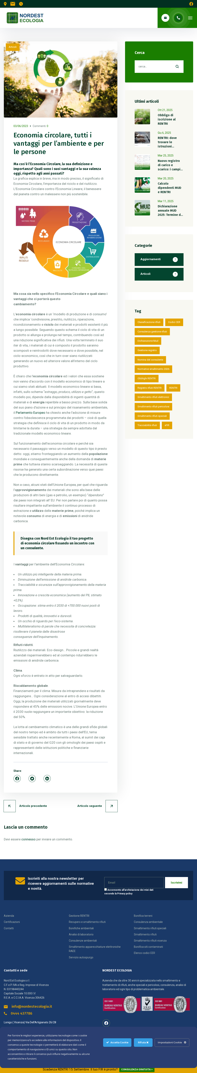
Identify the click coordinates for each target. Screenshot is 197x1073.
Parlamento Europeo (30, 413)
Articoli (13, 46)
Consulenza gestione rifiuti (152, 331)
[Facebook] (17, 778)
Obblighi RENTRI (147, 378)
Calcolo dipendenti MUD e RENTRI (169, 188)
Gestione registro (147, 350)
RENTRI (173, 387)
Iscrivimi (176, 882)
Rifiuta (142, 1042)
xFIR (167, 425)
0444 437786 (21, 1013)
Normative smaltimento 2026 (153, 368)
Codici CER (174, 322)
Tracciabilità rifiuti (147, 425)
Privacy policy (124, 893)
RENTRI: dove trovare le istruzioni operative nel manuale (167, 146)
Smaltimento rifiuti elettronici (153, 397)
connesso (28, 839)
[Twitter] (32, 778)
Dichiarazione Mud (148, 340)
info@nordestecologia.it (32, 1006)
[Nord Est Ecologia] (25, 18)
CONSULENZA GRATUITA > (137, 1069)
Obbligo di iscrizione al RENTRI (167, 119)
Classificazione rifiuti (149, 322)
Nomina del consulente (150, 359)
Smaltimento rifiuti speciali (152, 416)
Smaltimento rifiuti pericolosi (153, 406)
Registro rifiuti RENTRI (150, 387)
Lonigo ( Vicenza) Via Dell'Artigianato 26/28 (30, 1022)
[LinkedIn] (47, 778)
